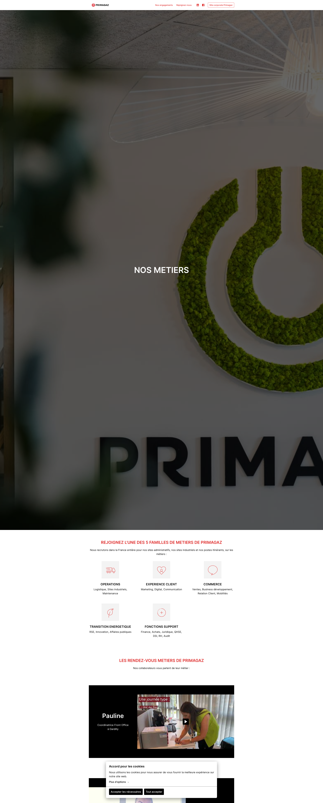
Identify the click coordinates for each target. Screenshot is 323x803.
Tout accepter (154, 791)
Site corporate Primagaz (221, 5)
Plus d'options (117, 781)
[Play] (186, 722)
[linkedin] (197, 5)
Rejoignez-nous (184, 5)
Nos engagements (164, 5)
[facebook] (203, 5)
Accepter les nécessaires (126, 791)
